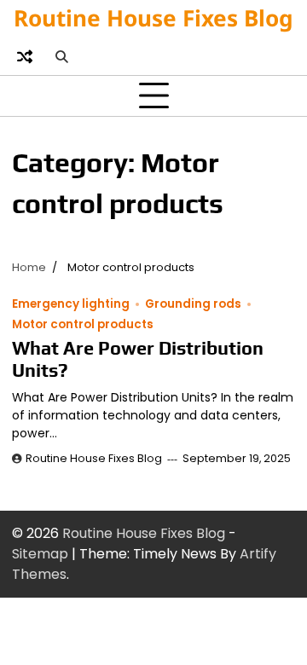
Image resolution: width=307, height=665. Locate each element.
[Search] (61, 56)
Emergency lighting (71, 304)
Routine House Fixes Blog (153, 18)
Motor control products (83, 324)
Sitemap (40, 554)
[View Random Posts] (25, 56)
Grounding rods (193, 304)
